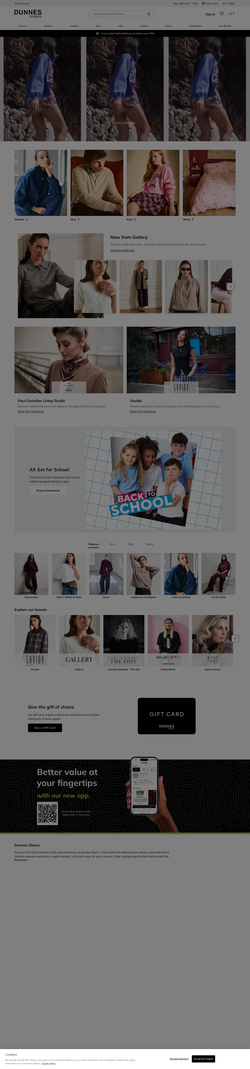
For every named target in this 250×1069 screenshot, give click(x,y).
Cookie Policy (48, 1063)
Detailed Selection (179, 1058)
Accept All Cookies (203, 1058)
